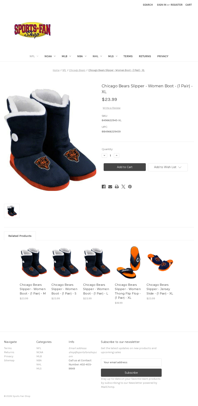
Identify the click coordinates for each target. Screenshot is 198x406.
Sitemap (9, 360)
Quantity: (107, 149)
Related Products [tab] (20, 236)
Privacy (162, 56)
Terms (128, 56)
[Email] (110, 186)
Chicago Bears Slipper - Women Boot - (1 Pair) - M (33, 289)
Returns (145, 56)
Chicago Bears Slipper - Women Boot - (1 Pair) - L (96, 289)
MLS (111, 56)
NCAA (48, 56)
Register (177, 4)
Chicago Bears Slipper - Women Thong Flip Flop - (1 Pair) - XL (128, 291)
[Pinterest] (130, 186)
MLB (64, 56)
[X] (123, 186)
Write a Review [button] (111, 108)
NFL (32, 56)
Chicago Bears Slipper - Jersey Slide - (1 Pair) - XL (160, 289)
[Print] (117, 186)
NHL (95, 56)
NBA (80, 56)
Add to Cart (33, 265)
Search (148, 4)
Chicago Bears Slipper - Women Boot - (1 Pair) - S (64, 289)
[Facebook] (104, 186)
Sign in (161, 4)
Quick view (33, 259)
